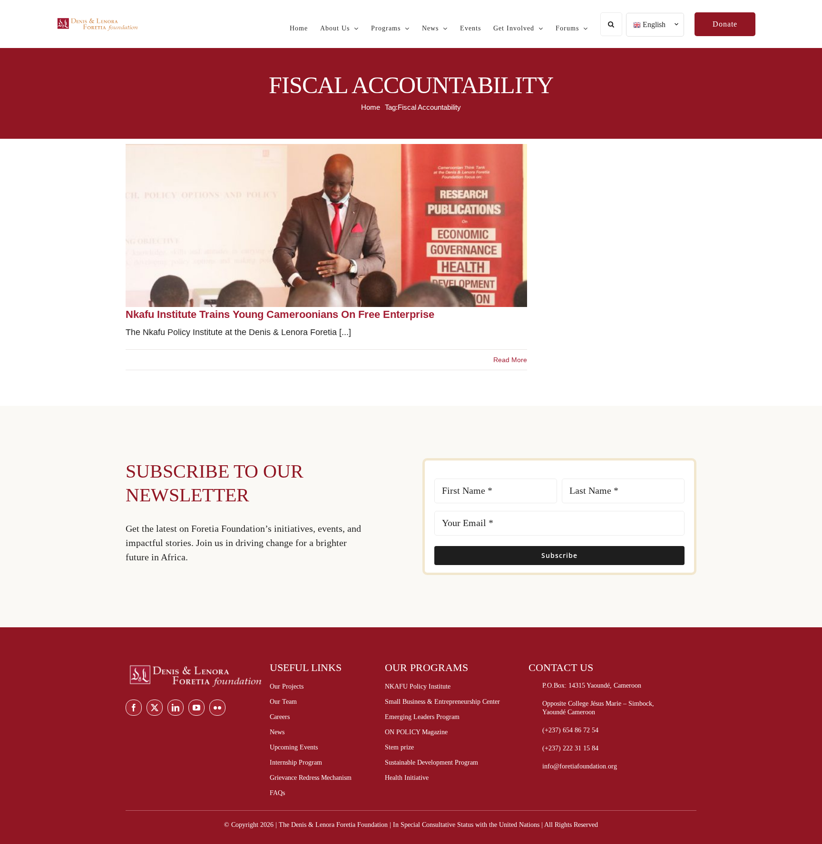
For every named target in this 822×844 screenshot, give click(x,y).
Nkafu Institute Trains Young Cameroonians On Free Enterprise (280, 314)
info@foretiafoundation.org (579, 766)
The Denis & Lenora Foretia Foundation (333, 824)
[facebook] (134, 708)
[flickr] (217, 708)
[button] (611, 24)
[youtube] (196, 708)
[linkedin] (175, 708)
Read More (510, 360)
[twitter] (155, 708)
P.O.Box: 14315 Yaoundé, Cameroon (591, 685)
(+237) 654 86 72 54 (570, 730)
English (653, 24)
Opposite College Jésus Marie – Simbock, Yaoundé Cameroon (598, 708)
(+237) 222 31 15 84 (570, 748)
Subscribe (559, 555)
